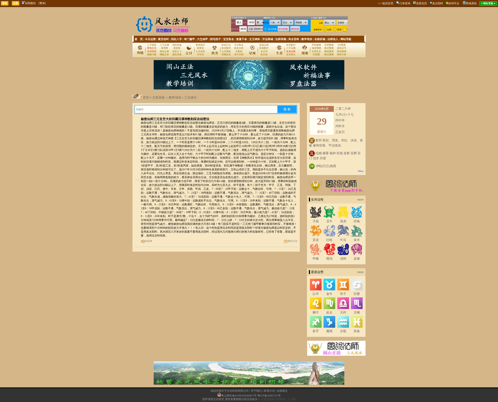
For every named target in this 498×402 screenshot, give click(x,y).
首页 (146, 97)
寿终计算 (341, 54)
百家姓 (238, 51)
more (360, 199)
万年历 (200, 54)
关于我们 (256, 390)
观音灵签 (177, 54)
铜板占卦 (164, 54)
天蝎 (357, 312)
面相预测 (151, 51)
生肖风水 (290, 54)
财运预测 (329, 54)
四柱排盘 (177, 45)
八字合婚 (164, 45)
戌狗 (343, 258)
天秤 (343, 312)
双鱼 (357, 331)
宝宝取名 (228, 39)
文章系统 (158, 97)
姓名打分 (226, 45)
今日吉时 (200, 51)
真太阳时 (437, 3)
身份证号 (341, 48)
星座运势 (264, 45)
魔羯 (329, 331)
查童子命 (241, 39)
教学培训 (306, 39)
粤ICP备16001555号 (269, 395)
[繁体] (42, 3)
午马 (343, 240)
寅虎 (343, 221)
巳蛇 (329, 240)
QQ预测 (342, 45)
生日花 (263, 54)
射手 (316, 331)
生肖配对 (290, 45)
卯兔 (357, 221)
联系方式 (269, 390)
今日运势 (150, 39)
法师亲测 (280, 39)
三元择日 (190, 97)
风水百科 (293, 39)
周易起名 (226, 54)
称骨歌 (177, 48)
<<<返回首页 (385, 3)
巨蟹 (357, 293)
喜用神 (164, 48)
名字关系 (239, 54)
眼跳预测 (329, 51)
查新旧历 (421, 3)
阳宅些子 (215, 39)
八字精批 (151, 45)
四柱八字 (176, 39)
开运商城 (267, 39)
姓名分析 (239, 48)
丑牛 (329, 221)
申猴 (316, 258)
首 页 (139, 39)
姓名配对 (226, 48)
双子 (343, 293)
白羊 (316, 293)
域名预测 (316, 48)
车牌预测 (329, 45)
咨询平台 (453, 3)
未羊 (357, 240)
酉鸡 (329, 258)
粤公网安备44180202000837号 (239, 395)
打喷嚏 (316, 54)
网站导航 (345, 39)
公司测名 (226, 51)
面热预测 (341, 51)
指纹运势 (164, 51)
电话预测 (329, 48)
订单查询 (404, 3)
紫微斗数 (151, 54)
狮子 (316, 312)
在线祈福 (319, 39)
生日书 (263, 51)
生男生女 (316, 51)
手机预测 (316, 45)
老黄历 (200, 48)
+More (360, 171)
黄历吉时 (163, 39)
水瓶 (343, 331)
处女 (329, 312)
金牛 (329, 293)
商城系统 (471, 3)
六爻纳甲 (202, 39)
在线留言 (282, 390)
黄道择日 (200, 45)
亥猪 (357, 258)
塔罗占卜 (177, 51)
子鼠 (316, 221)
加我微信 (30, 3)
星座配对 (264, 48)
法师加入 (332, 39)
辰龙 (316, 240)
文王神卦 (254, 39)
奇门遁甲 (189, 39)
